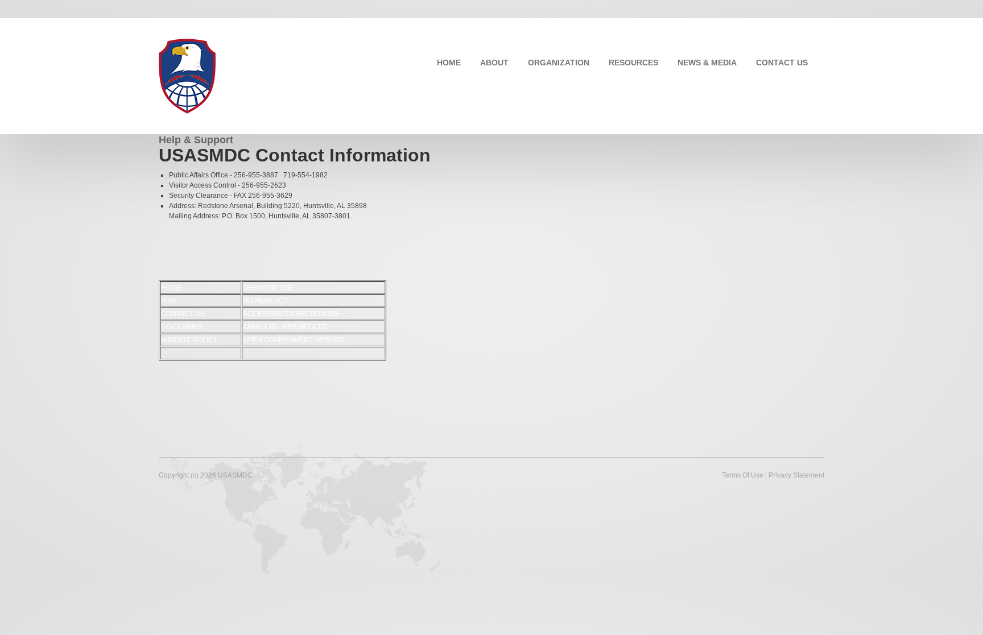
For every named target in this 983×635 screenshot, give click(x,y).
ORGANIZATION (558, 62)
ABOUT (494, 62)
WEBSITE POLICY (189, 340)
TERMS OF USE (268, 288)
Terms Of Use (742, 475)
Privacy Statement (796, 475)
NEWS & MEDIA (707, 62)
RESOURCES (633, 62)
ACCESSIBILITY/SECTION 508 (291, 314)
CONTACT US (782, 62)
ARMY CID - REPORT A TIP (285, 327)
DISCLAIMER (182, 327)
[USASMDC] (187, 75)
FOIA (168, 301)
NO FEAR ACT (265, 301)
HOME (449, 62)
